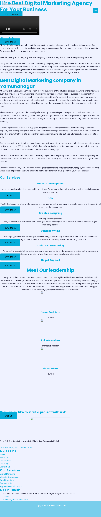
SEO (50, 198)
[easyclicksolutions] (17, 10)
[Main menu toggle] (95, 10)
